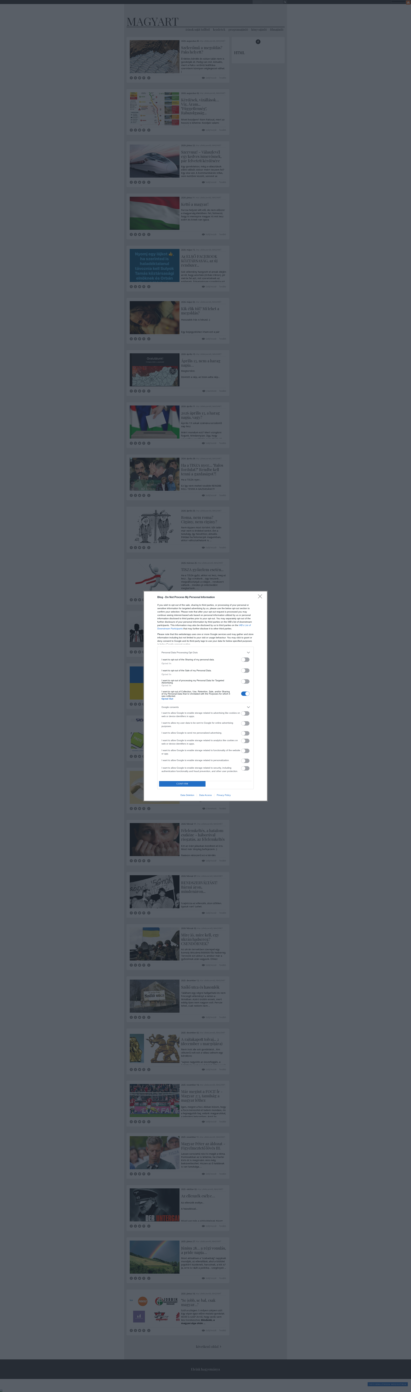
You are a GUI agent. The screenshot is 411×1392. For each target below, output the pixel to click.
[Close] (261, 597)
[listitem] (205, 652)
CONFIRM (182, 784)
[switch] (245, 659)
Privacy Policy (224, 795)
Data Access (205, 795)
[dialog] (205, 696)
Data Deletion (187, 795)
